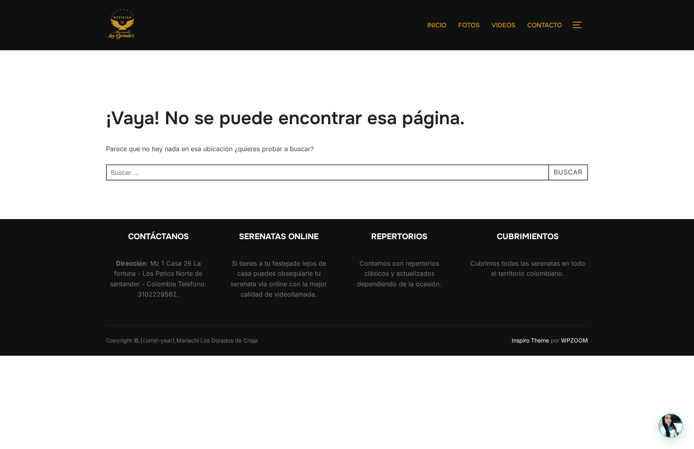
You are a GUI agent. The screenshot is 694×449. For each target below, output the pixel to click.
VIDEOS (503, 25)
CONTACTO (544, 25)
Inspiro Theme (530, 340)
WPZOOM (574, 340)
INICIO (436, 25)
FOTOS (469, 25)
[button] (671, 426)
